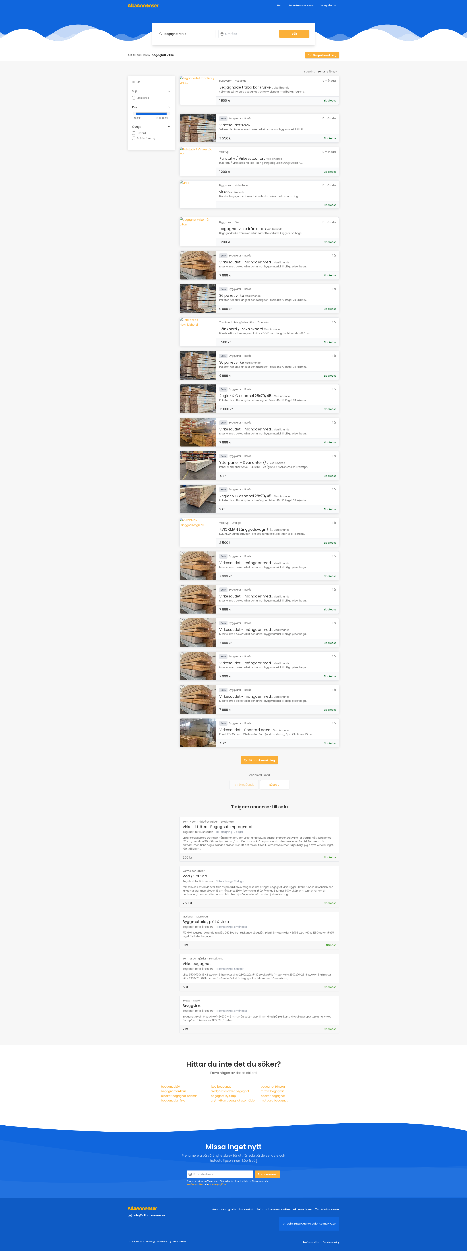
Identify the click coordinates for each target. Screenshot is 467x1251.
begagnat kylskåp (223, 1096)
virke (223, 191)
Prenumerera (267, 1174)
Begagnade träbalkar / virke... (246, 87)
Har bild (141, 133)
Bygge (187, 1000)
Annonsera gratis (224, 1209)
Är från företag (146, 138)
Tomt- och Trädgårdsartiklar (200, 821)
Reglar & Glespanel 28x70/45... (246, 395)
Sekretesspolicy (331, 1242)
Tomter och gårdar (195, 958)
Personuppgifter (217, 1184)
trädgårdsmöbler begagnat (230, 1091)
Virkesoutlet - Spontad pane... (245, 729)
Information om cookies (273, 1209)
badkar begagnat (273, 1096)
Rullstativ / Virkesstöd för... (242, 158)
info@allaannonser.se (149, 1215)
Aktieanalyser (302, 1209)
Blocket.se (143, 97)
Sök (294, 34)
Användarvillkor (195, 1184)
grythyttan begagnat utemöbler (233, 1100)
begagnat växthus (173, 1091)
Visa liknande (281, 87)
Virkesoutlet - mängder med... (246, 262)
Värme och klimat (193, 871)
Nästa (273, 785)
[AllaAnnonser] (143, 5)
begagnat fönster (273, 1087)
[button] (151, 91)
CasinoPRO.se (327, 1223)
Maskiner (188, 916)
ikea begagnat (221, 1087)
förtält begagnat (272, 1091)
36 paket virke (231, 295)
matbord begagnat (274, 1100)
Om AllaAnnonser (327, 1209)
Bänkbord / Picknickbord (241, 329)
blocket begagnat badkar (179, 1096)
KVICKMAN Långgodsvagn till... (246, 529)
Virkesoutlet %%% (234, 125)
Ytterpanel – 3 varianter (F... (244, 462)
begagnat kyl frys (173, 1100)
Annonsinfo (246, 1209)
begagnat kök (170, 1087)
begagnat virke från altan (242, 228)
